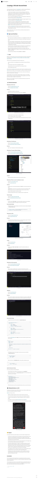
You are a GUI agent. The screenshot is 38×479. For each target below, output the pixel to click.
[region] (19, 345)
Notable (28, 57)
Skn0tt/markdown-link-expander (14, 265)
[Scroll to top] (36, 477)
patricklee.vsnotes (13, 292)
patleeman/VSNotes (13, 293)
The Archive (18, 57)
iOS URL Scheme (18, 399)
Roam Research (14, 57)
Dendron (25, 57)
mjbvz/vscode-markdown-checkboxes (15, 144)
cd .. (9, 467)
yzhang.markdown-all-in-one (15, 86)
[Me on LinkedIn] (31, 1)
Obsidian (21, 57)
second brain (19, 9)
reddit (13, 466)
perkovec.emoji (13, 242)
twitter (11, 466)
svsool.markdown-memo (14, 181)
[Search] (33, 1)
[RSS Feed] (36, 1)
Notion (11, 58)
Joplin (8, 58)
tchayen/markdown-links (13, 216)
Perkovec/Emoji (12, 243)
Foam (23, 57)
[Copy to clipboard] (30, 209)
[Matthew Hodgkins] (4, 1)
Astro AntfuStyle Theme (19, 477)
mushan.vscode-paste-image (15, 196)
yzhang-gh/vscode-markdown (14, 87)
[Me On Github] (28, 1)
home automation (19, 17)
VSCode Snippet (12, 337)
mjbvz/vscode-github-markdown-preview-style (16, 153)
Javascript (25, 399)
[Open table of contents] (36, 475)
